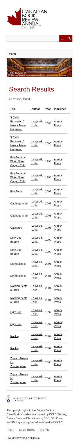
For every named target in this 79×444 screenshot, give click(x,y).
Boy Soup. (16, 191)
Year (48, 109)
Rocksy (14, 336)
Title (13, 109)
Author (35, 109)
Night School (18, 263)
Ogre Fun (16, 312)
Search (44, 430)
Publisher (60, 109)
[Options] (62, 38)
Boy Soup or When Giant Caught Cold (17, 161)
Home (10, 430)
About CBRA (27, 430)
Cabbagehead (19, 203)
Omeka (35, 438)
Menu (12, 54)
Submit (69, 38)
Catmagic (16, 227)
